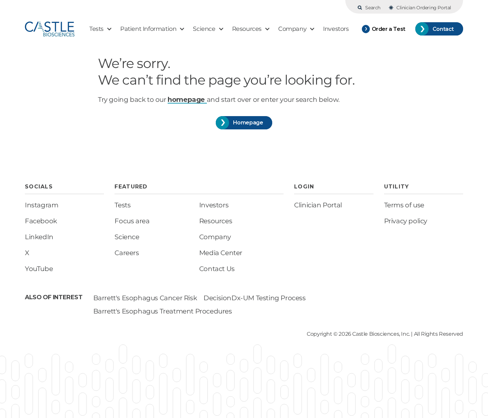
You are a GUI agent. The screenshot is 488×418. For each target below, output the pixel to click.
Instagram (41, 205)
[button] (100, 29)
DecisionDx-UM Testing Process (254, 298)
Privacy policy (405, 221)
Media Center (220, 253)
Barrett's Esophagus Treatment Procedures (162, 311)
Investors (213, 205)
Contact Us (217, 269)
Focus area (132, 221)
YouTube (39, 269)
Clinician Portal (318, 205)
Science (127, 237)
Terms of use (404, 205)
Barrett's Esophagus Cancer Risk (145, 298)
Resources (215, 221)
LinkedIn (39, 237)
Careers (127, 253)
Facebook (41, 221)
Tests (122, 205)
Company (215, 237)
